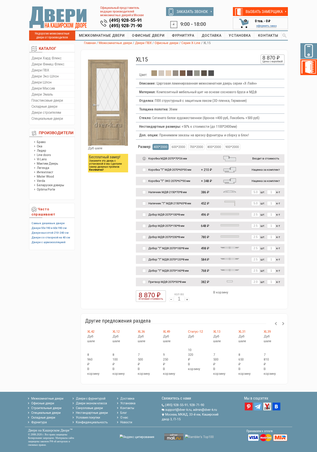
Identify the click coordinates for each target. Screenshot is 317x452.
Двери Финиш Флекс (47, 64)
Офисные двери (166, 43)
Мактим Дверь (47, 163)
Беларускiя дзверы (50, 185)
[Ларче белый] (161, 74)
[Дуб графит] (211, 74)
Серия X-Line (190, 43)
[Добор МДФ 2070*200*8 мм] (230, 236)
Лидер (41, 150)
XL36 (141, 332)
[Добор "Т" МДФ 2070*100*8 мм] (230, 247)
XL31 (242, 332)
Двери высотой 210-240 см (50, 232)
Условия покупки (88, 417)
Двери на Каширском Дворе (48, 430)
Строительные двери (46, 408)
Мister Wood (45, 176)
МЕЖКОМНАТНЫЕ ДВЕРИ (102, 35)
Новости (126, 422)
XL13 (216, 332)
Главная (90, 43)
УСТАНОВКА (240, 35)
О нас (124, 417)
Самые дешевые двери (47, 223)
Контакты (127, 408)
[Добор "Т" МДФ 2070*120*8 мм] (230, 258)
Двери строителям (46, 112)
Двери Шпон (41, 82)
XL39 (267, 332)
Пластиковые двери (47, 100)
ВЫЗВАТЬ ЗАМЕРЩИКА (264, 11)
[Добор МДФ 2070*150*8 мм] (230, 225)
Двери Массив (43, 88)
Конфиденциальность (92, 422)
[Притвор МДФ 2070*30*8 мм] (230, 281)
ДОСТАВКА (212, 35)
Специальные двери (47, 119)
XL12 (116, 332)
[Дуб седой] (197, 74)
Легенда (43, 168)
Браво (41, 142)
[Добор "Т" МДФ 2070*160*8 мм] (230, 269)
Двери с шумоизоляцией (48, 242)
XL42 (90, 332)
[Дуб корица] (204, 74)
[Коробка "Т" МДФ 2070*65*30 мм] (229, 169)
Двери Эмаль (42, 94)
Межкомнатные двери (115, 43)
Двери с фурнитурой (90, 398)
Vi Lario (42, 159)
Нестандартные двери (92, 412)
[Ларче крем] (168, 74)
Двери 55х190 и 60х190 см (49, 228)
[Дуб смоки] (175, 74)
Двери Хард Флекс (46, 58)
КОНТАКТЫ (268, 35)
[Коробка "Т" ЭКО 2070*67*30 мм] (229, 180)
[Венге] (190, 74)
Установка (127, 403)
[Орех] (182, 74)
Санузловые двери (89, 408)
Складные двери (44, 106)
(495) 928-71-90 (125, 25)
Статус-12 (195, 332)
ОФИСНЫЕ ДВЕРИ (148, 35)
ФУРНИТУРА (183, 35)
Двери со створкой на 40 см (50, 237)
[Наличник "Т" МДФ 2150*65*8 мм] (229, 203)
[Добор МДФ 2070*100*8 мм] (230, 213)
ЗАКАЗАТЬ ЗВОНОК (192, 11)
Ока (39, 146)
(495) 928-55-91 (125, 20)
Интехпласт (45, 172)
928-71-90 (197, 405)
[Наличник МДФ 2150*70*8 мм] (229, 191)
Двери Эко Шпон (45, 76)
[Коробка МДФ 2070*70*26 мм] (229, 158)
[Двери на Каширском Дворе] (58, 17)
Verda (41, 181)
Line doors (44, 155)
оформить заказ (266, 25)
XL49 (166, 332)
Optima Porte (46, 189)
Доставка (127, 398)
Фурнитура (39, 422)
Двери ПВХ (40, 70)
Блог (123, 412)
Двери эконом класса (91, 403)
